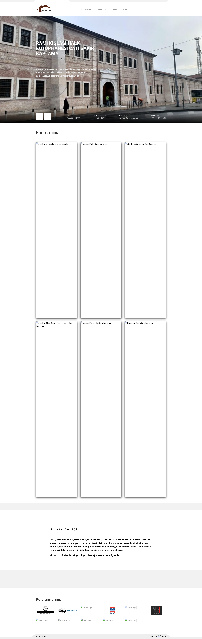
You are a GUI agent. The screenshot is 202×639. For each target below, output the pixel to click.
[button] (39, 120)
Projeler (114, 9)
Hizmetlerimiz (86, 9)
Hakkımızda (101, 9)
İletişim (125, 9)
